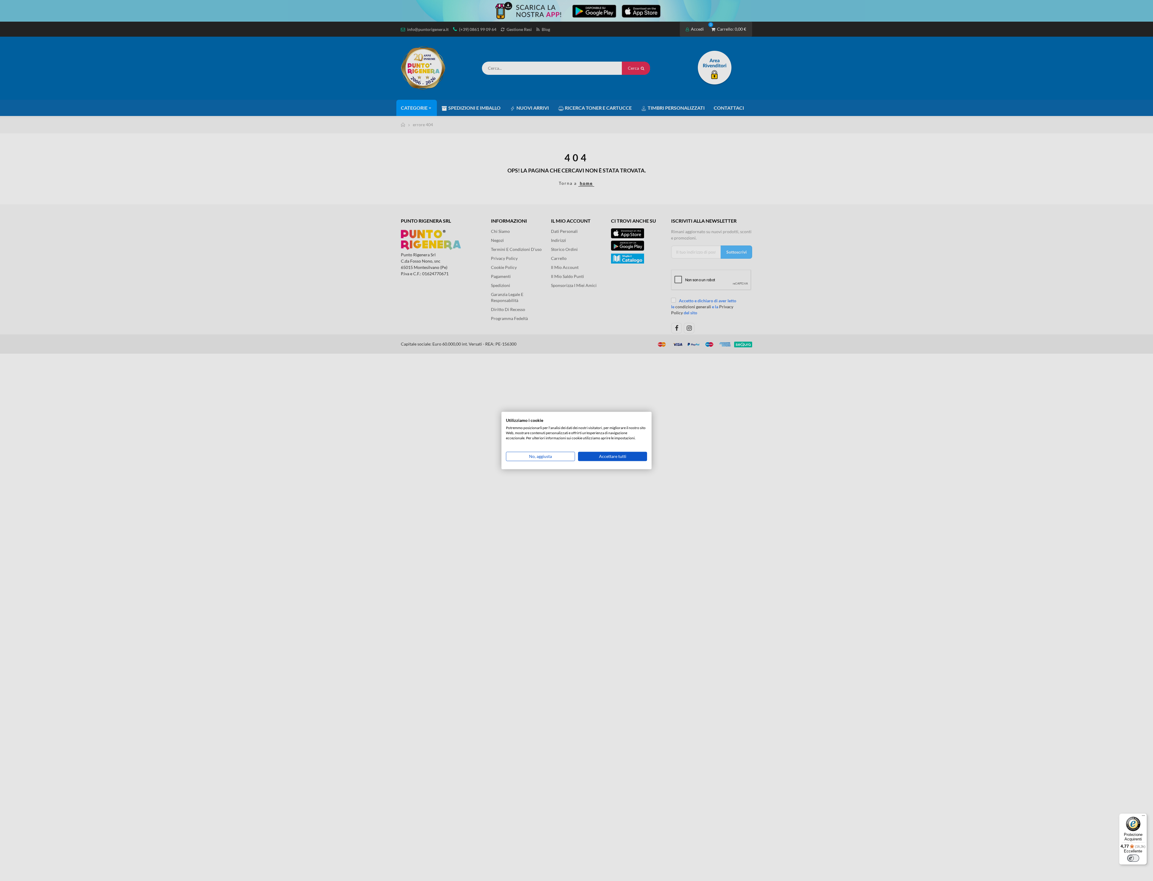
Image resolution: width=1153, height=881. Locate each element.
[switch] (1133, 858)
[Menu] (1143, 817)
